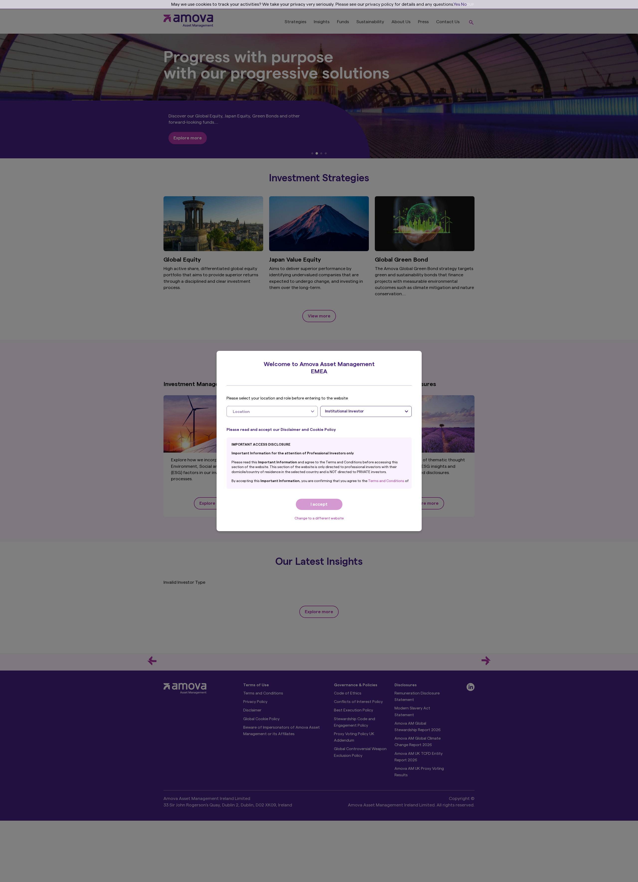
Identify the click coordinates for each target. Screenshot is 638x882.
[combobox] (272, 411)
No (464, 4)
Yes (457, 4)
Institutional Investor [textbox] (344, 411)
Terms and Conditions (386, 481)
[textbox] (267, 411)
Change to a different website (319, 518)
